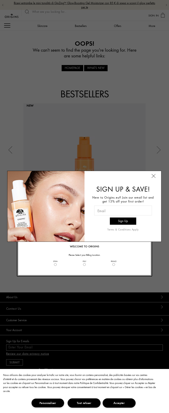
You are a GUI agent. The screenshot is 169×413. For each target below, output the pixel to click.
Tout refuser (84, 403)
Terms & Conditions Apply (122, 229)
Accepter (119, 403)
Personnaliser (48, 403)
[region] (84, 391)
